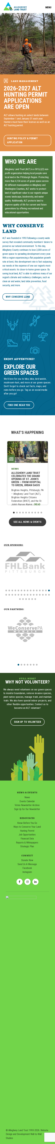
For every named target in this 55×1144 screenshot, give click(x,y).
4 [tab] (22, 512)
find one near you (19, 405)
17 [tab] (9, 594)
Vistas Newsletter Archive (27, 805)
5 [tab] (26, 512)
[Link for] (27, 559)
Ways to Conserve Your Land (27, 826)
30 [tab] (48, 594)
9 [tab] (38, 512)
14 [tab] (45, 590)
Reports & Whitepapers (27, 842)
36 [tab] (35, 598)
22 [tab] (24, 594)
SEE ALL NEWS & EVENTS (27, 521)
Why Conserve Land (18, 296)
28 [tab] (42, 594)
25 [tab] (33, 594)
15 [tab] (48, 590)
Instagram (27, 872)
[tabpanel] (27, 473)
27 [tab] (39, 594)
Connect (27, 855)
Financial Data (27, 838)
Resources (27, 818)
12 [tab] (39, 590)
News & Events (27, 792)
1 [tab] (13, 512)
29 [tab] (45, 594)
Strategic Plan (27, 846)
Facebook (27, 868)
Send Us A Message (27, 864)
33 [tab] (26, 598)
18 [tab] (12, 594)
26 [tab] (36, 594)
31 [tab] (19, 598)
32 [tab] (22, 598)
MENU (48, 7)
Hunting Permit (27, 830)
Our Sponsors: (13, 544)
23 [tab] (27, 594)
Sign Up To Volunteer (27, 721)
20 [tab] (18, 594)
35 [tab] (32, 598)
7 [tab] (32, 512)
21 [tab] (21, 594)
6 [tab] (29, 512)
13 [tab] (42, 590)
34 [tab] (29, 598)
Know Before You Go (27, 823)
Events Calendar (27, 801)
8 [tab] (35, 512)
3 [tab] (19, 512)
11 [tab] (36, 590)
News (27, 797)
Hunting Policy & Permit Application (22, 140)
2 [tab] (16, 512)
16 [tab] (6, 594)
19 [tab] (15, 594)
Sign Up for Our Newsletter (27, 809)
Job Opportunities (27, 834)
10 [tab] (41, 512)
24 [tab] (30, 594)
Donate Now (27, 860)
